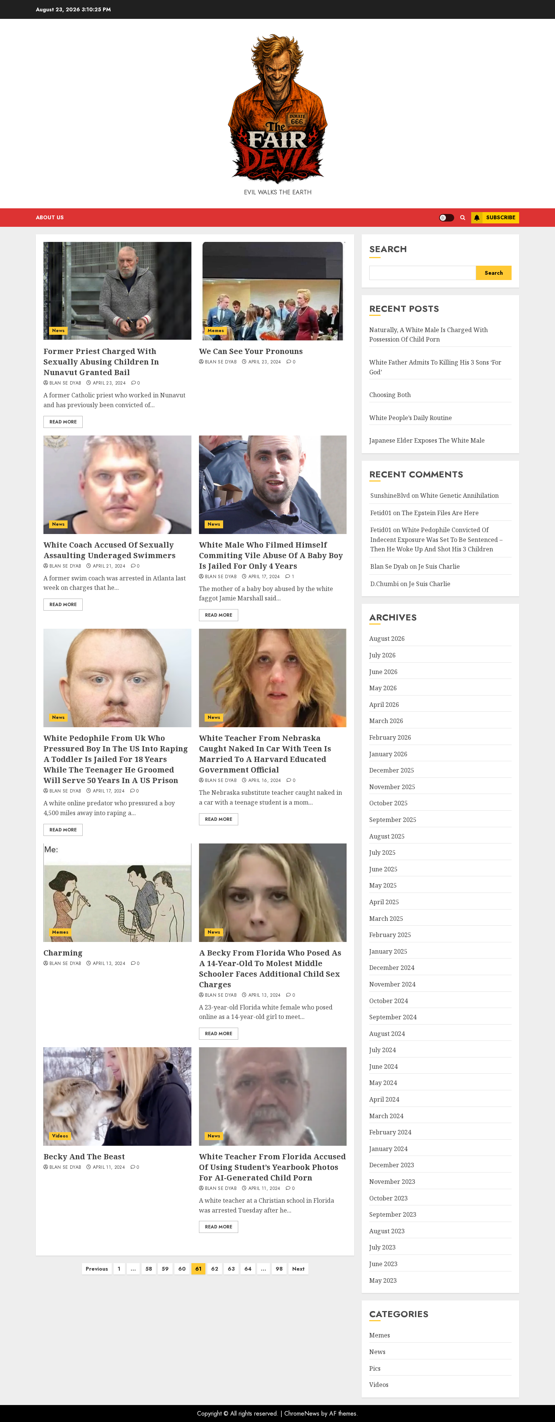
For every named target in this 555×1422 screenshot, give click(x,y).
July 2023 (382, 1247)
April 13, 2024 (109, 964)
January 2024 (388, 1149)
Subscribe (500, 217)
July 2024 (382, 1050)
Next (298, 1269)
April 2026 (384, 704)
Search (388, 248)
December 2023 (391, 1165)
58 (148, 1269)
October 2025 (388, 803)
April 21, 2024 (109, 566)
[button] (462, 218)
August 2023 (387, 1231)
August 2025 (387, 836)
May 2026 (383, 688)
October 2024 (388, 1001)
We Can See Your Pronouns (251, 351)
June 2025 (383, 869)
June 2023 (383, 1264)
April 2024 (384, 1099)
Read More (63, 422)
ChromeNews (301, 1413)
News (58, 330)
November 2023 (392, 1181)
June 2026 (383, 672)
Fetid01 (381, 513)
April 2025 (384, 902)
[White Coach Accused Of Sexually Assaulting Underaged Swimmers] (117, 485)
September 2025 (392, 820)
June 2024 (383, 1066)
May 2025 (383, 885)
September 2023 (392, 1214)
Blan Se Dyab (65, 383)
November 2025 (392, 787)
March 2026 (386, 721)
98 (279, 1269)
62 (214, 1269)
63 (231, 1269)
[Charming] (117, 892)
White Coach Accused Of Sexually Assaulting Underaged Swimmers (109, 550)
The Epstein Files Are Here (440, 513)
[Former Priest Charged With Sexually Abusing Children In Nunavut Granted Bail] (117, 291)
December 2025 (391, 770)
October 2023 (388, 1198)
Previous (97, 1269)
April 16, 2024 (264, 781)
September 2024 (392, 1017)
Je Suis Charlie (439, 566)
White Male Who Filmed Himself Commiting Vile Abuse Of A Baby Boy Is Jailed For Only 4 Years (271, 555)
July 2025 (382, 852)
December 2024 (391, 967)
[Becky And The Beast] (117, 1096)
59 (165, 1269)
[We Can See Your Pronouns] (273, 291)
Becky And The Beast (84, 1156)
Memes (216, 330)
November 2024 (392, 984)
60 (182, 1269)
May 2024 (383, 1083)
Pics (375, 1368)
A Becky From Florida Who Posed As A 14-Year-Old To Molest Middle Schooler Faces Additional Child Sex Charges (270, 969)
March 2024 (386, 1116)
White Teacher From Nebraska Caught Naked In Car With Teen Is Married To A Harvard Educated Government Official (265, 754)
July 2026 (382, 655)
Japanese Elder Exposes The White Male (427, 440)
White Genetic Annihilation (459, 495)
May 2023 (383, 1280)
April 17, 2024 (264, 577)
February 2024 (390, 1132)
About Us (50, 217)
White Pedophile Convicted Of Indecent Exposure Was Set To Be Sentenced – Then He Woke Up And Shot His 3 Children (436, 539)
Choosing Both (390, 395)
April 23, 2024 (109, 383)
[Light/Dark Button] (446, 218)
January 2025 (388, 951)
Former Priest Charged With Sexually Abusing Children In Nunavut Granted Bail (101, 361)
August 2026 (387, 638)
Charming (63, 953)
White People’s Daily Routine (410, 418)
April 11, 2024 (109, 1168)
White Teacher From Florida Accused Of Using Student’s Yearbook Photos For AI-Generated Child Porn (272, 1167)
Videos (60, 1136)
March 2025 (386, 918)
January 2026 (388, 754)
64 (247, 1269)
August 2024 (387, 1034)
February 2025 (390, 935)
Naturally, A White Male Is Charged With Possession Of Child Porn (428, 335)
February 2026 (390, 737)
